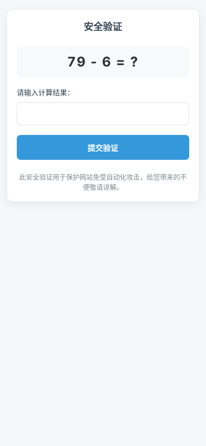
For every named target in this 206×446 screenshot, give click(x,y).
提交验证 (103, 148)
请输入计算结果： (45, 92)
